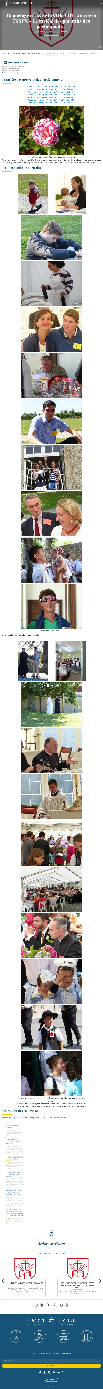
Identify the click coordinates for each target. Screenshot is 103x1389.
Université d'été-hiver (55, 1253)
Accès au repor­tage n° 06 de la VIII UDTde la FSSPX (51, 100)
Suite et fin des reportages (11, 73)
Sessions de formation (34, 53)
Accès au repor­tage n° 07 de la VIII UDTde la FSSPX (51, 103)
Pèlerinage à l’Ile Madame (12, 1126)
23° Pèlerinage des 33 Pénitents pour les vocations (13, 1141)
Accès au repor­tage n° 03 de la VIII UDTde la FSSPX (51, 92)
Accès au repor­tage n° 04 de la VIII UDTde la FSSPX (51, 95)
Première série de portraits (11, 68)
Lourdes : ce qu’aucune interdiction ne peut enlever (14, 1174)
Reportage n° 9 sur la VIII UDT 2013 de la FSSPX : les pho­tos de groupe (34, 1118)
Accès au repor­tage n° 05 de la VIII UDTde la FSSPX (51, 97)
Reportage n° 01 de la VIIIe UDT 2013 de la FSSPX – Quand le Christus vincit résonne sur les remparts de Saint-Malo (78, 1284)
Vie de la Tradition (18, 53)
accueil (6, 53)
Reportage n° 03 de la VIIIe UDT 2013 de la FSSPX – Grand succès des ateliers (25, 1283)
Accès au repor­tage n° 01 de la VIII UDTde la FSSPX (51, 86)
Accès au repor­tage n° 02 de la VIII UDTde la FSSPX (51, 89)
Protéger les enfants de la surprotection (14, 1158)
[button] (101, 3)
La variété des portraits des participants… (15, 66)
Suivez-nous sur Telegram (18, 62)
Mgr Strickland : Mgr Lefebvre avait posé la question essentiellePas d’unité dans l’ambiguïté (15, 1212)
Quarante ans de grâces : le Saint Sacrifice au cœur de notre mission (15, 1192)
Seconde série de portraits (10, 70)
